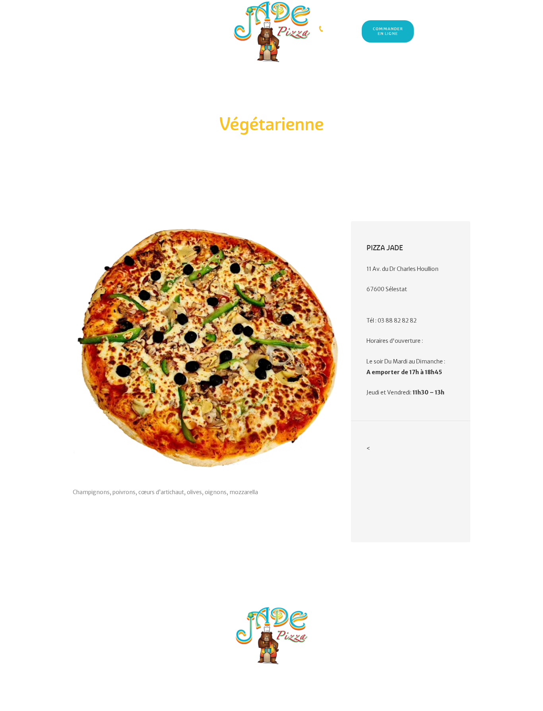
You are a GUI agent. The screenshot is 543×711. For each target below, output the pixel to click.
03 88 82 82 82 (340, 29)
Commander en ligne (388, 32)
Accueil (242, 142)
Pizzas (264, 142)
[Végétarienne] (206, 347)
